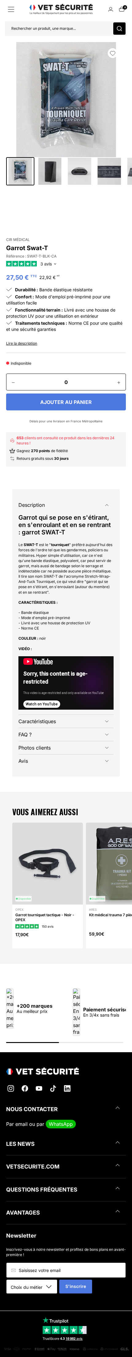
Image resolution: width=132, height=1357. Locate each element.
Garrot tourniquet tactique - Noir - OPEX (44, 917)
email (21, 1124)
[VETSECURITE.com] (66, 1071)
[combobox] (34, 1287)
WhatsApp (61, 1124)
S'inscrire (75, 1286)
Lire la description (21, 343)
